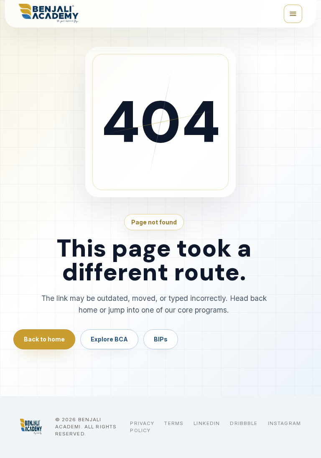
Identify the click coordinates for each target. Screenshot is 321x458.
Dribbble (243, 423)
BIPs (161, 339)
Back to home (44, 339)
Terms (173, 423)
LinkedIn (207, 423)
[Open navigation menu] (293, 14)
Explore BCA (109, 339)
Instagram (284, 423)
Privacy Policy (142, 426)
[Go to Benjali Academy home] (31, 427)
